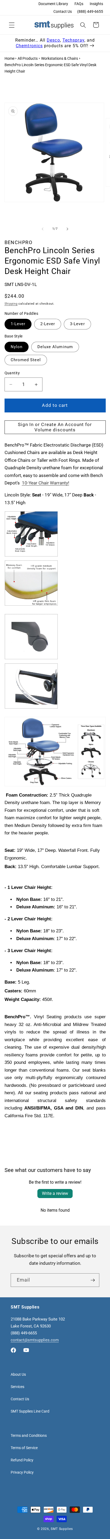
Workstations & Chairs (59, 58)
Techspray (73, 40)
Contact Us (62, 11)
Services (17, 1387)
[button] (11, 24)
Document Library (53, 4)
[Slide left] (43, 229)
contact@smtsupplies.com (35, 1340)
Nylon (17, 346)
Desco (53, 40)
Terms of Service (24, 1448)
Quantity (12, 373)
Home (9, 58)
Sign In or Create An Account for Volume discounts (55, 427)
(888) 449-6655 (90, 11)
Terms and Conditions (29, 1435)
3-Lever (77, 323)
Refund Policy (22, 1460)
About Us (18, 1374)
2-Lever (47, 323)
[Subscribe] (92, 1280)
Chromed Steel (26, 359)
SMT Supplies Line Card (30, 1411)
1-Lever (18, 323)
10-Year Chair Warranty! (45, 483)
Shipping (11, 303)
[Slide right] (67, 229)
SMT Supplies (62, 1529)
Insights (96, 4)
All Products (28, 58)
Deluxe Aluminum (55, 346)
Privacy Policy (22, 1472)
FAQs (78, 4)
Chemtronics (29, 45)
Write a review (55, 1193)
